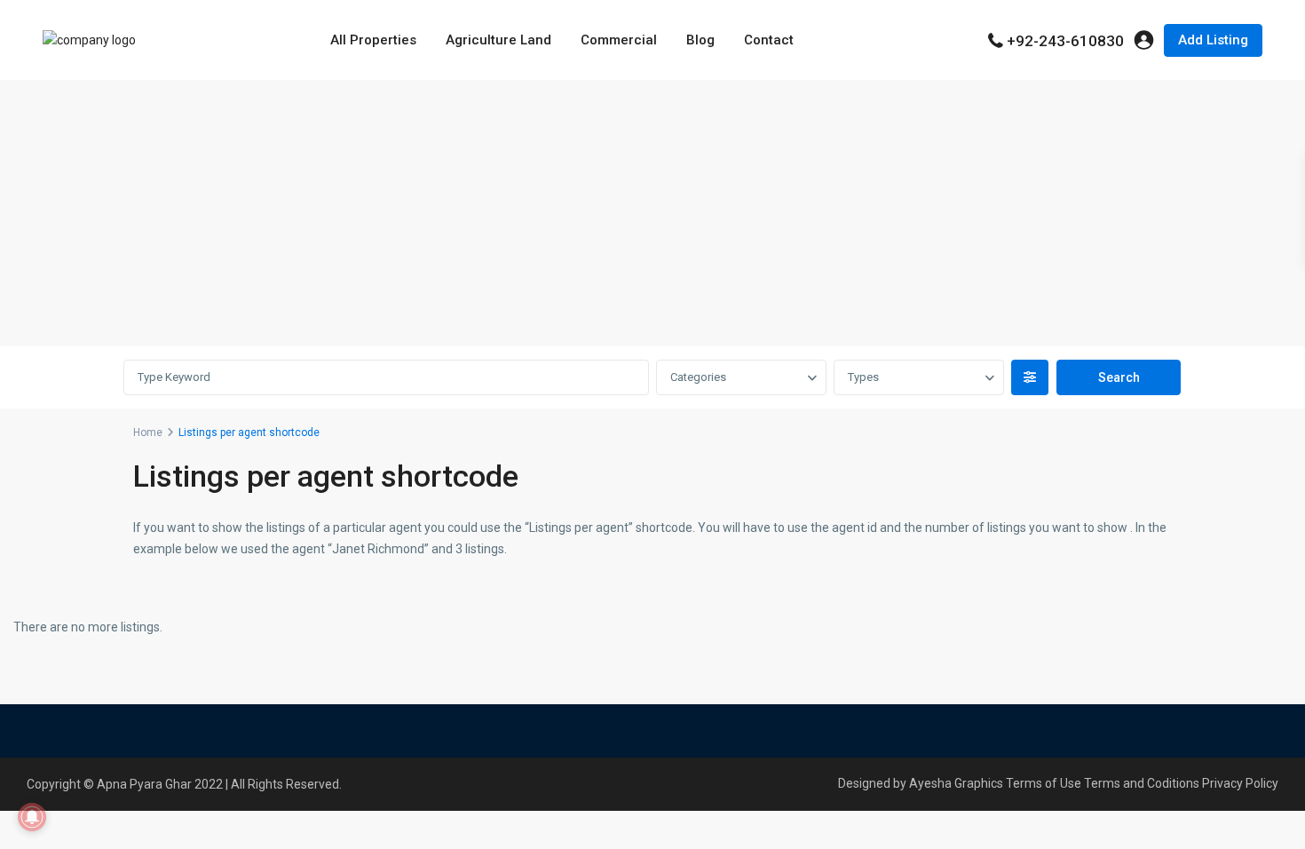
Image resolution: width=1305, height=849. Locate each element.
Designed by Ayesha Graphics (920, 783)
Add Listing (1213, 40)
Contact (769, 40)
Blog (700, 40)
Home (147, 432)
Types (863, 377)
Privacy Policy (1240, 783)
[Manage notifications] (32, 817)
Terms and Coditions (1141, 783)
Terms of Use (1043, 783)
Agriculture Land (498, 40)
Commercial (619, 40)
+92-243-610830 (1065, 41)
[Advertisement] (652, 213)
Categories (698, 377)
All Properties (373, 40)
